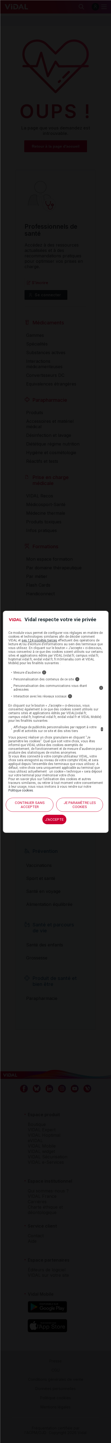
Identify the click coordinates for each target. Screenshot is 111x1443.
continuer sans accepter (30, 805)
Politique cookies (20, 790)
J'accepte (54, 819)
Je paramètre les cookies (80, 805)
